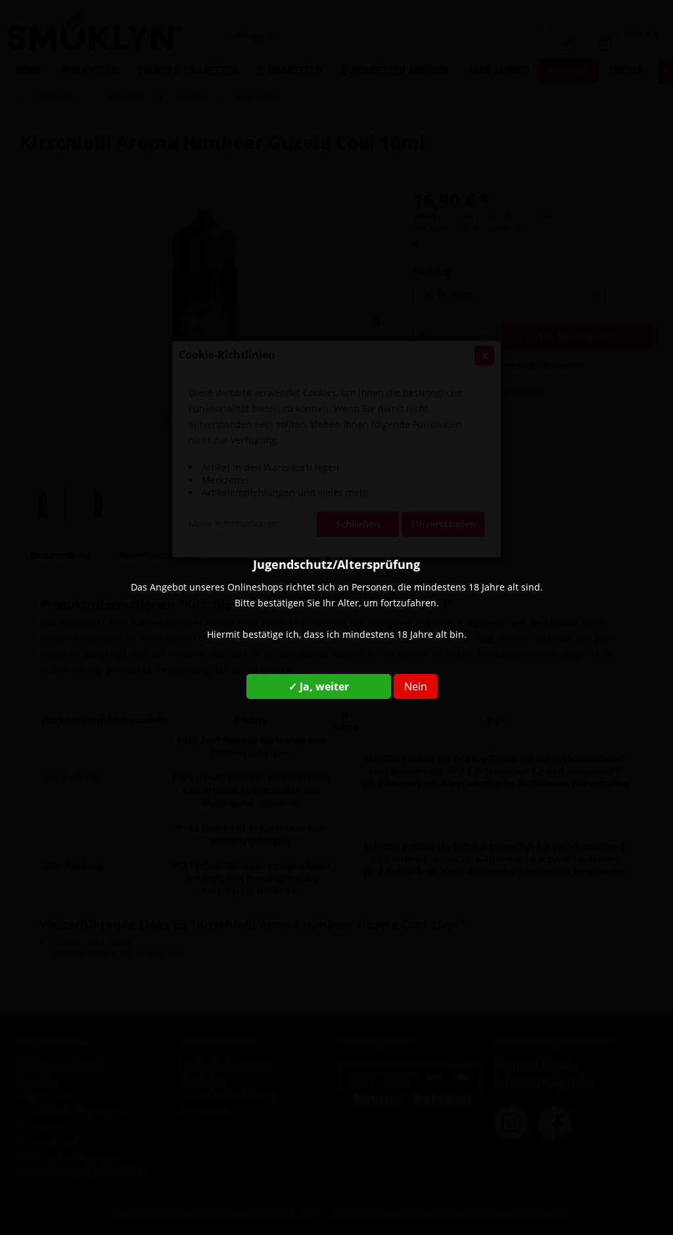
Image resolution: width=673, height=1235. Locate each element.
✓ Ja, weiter (319, 686)
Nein (415, 686)
